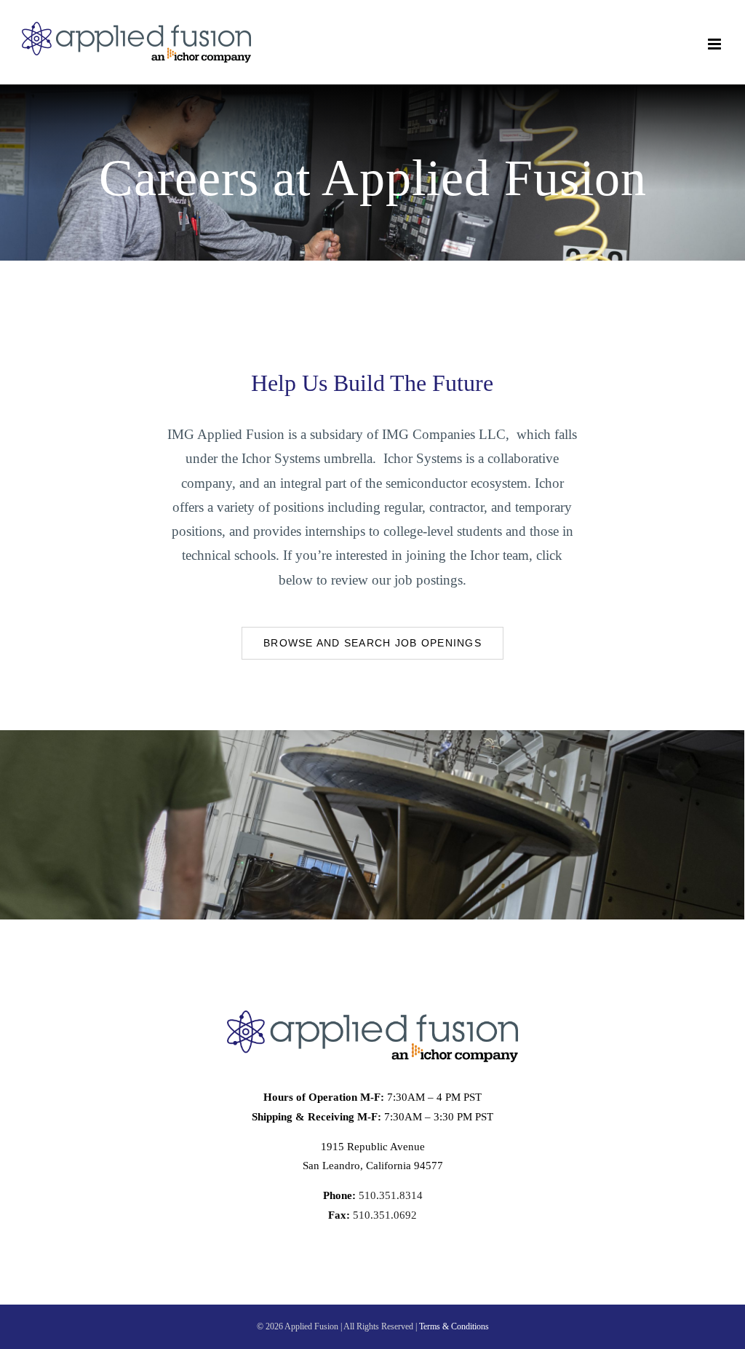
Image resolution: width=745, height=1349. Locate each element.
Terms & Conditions (454, 1326)
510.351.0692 (383, 1215)
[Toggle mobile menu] (715, 44)
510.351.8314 (389, 1195)
